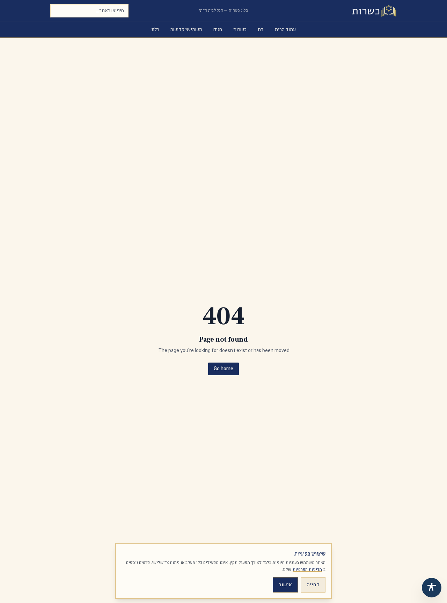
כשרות (240, 29)
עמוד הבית (285, 29)
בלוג (155, 29)
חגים (217, 29)
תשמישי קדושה (186, 29)
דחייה (313, 584)
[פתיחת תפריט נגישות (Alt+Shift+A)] (431, 587)
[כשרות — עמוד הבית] (374, 11)
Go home (223, 368)
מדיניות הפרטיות (307, 569)
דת (261, 29)
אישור (285, 584)
